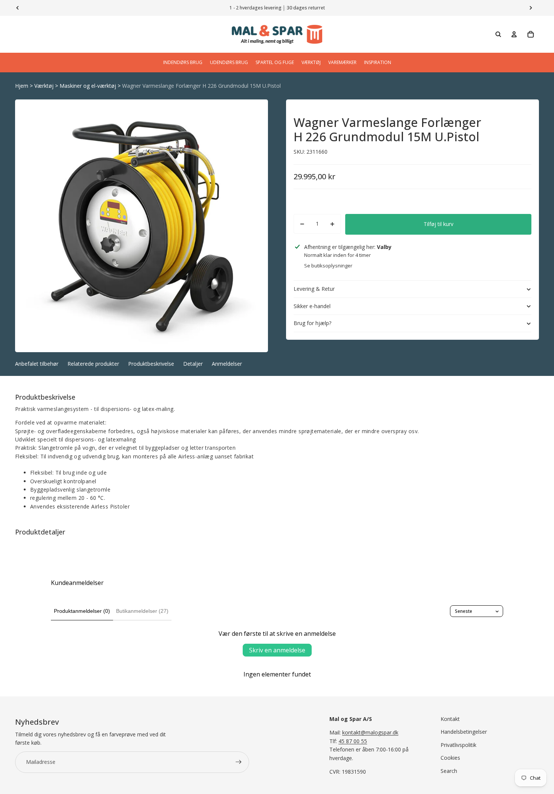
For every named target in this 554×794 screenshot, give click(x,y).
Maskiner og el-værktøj (88, 85)
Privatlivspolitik (458, 744)
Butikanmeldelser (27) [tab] (142, 611)
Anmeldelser (227, 363)
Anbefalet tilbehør (36, 363)
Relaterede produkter (93, 363)
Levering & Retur (314, 288)
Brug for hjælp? (312, 323)
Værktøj (44, 85)
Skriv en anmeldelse (277, 650)
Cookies (450, 757)
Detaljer (193, 363)
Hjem (21, 85)
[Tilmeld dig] (238, 762)
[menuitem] (182, 62)
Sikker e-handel (312, 306)
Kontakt (450, 718)
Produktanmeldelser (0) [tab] (82, 611)
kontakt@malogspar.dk (370, 732)
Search (449, 770)
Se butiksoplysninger (328, 265)
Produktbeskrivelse (151, 363)
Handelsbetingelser (464, 731)
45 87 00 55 (352, 741)
